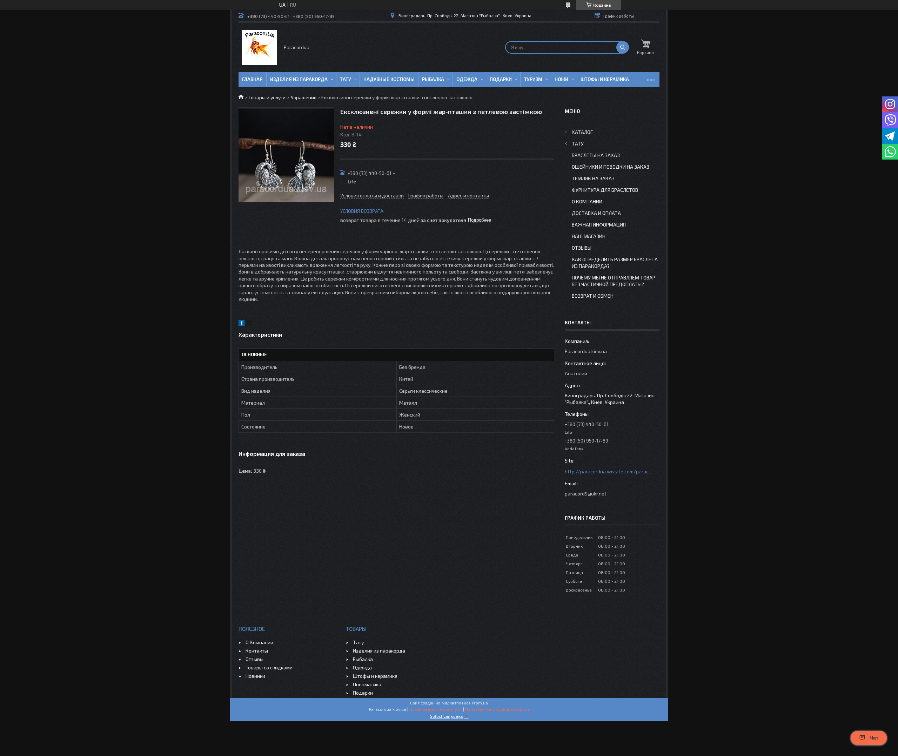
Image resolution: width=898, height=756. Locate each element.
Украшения (303, 97)
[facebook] (241, 324)
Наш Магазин (588, 236)
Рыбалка (433, 79)
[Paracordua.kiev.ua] (259, 47)
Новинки (255, 676)
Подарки (501, 79)
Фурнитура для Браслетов (605, 190)
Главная (252, 79)
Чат (874, 738)
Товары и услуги (267, 97)
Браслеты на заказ (596, 155)
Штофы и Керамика (605, 79)
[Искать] (622, 47)
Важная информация (599, 225)
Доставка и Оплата (596, 213)
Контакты (257, 651)
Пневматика (367, 684)
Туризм (533, 79)
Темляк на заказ (593, 178)
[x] (249, 324)
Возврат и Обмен (593, 296)
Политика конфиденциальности (497, 709)
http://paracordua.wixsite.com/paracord (608, 471)
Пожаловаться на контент (435, 709)
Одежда (466, 79)
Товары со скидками (269, 667)
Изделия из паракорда (299, 79)
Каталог (582, 132)
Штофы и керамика (375, 676)
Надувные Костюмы (389, 79)
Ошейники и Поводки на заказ (610, 167)
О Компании (587, 201)
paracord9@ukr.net (586, 494)
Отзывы (581, 248)
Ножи (561, 79)
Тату (345, 79)
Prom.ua (480, 702)
